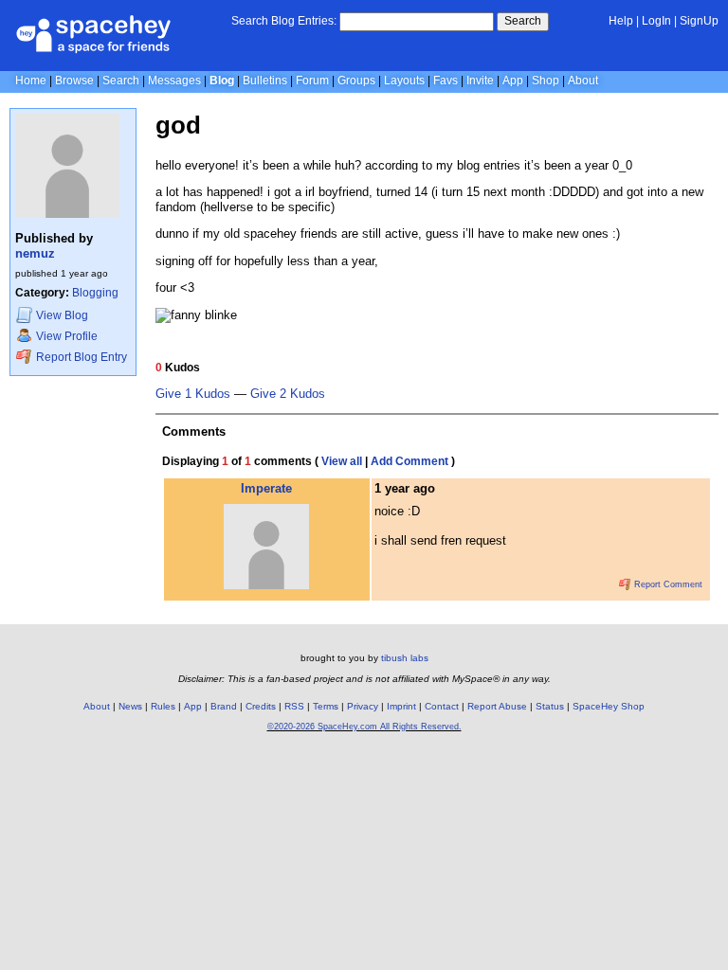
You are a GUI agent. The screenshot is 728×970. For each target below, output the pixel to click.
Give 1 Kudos (192, 394)
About (583, 80)
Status (550, 706)
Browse (74, 80)
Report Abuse (497, 706)
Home (30, 80)
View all (341, 461)
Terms (325, 706)
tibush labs (404, 658)
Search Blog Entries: (284, 20)
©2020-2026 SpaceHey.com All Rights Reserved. (364, 726)
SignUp (699, 20)
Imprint (401, 706)
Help (621, 20)
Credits (261, 706)
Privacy (362, 706)
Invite (480, 80)
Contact (442, 706)
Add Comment (409, 461)
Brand (223, 706)
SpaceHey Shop (609, 706)
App (512, 80)
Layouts (404, 80)
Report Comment (666, 584)
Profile (67, 336)
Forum (312, 80)
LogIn (656, 20)
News (130, 706)
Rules (163, 706)
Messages (174, 80)
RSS (294, 706)
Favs (445, 80)
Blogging (95, 292)
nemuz (35, 253)
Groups (356, 80)
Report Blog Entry (80, 357)
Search (522, 20)
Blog (221, 80)
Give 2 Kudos (287, 394)
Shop (545, 80)
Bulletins (265, 80)
